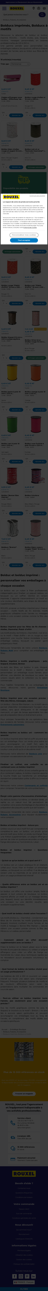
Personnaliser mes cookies (24, 235)
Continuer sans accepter (37, 196)
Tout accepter (24, 240)
